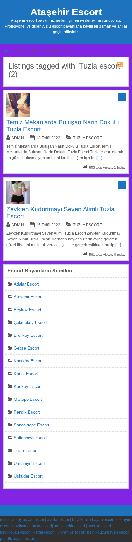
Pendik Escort (27, 412)
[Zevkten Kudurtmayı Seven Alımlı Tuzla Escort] (18, 203)
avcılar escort (99, 526)
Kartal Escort (26, 373)
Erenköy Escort (28, 335)
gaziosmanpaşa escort (32, 526)
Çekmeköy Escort (30, 322)
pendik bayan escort (17, 539)
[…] (99, 158)
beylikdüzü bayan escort (93, 519)
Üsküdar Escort (28, 476)
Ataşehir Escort (66, 12)
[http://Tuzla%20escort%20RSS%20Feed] (120, 65)
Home (8, 50)
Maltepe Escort (28, 399)
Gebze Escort (26, 348)
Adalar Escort (26, 284)
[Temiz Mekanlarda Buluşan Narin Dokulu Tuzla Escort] (18, 116)
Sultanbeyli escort (30, 437)
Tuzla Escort (87, 138)
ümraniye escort (71, 532)
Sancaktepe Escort (31, 425)
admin (18, 138)
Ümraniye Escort (29, 463)
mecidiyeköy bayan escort (22, 519)
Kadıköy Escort (28, 361)
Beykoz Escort (27, 309)
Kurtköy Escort (28, 386)
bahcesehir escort (69, 526)
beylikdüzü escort (15, 532)
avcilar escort (58, 519)
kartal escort (43, 532)
